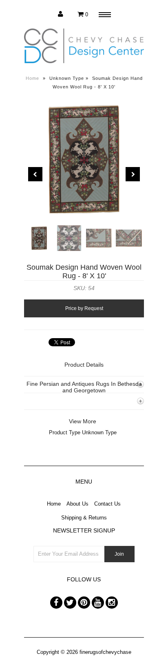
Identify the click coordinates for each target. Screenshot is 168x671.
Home (32, 78)
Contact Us (107, 504)
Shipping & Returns (84, 518)
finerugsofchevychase (105, 652)
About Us (77, 504)
